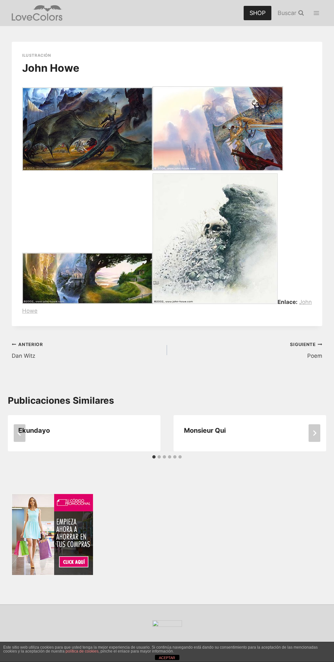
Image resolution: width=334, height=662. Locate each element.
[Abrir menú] (316, 13)
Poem (306, 350)
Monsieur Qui (205, 430)
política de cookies (82, 651)
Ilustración (36, 55)
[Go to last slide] (19, 433)
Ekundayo (34, 430)
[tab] (154, 457)
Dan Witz (27, 350)
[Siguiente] (314, 433)
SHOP (258, 12)
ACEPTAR (167, 658)
